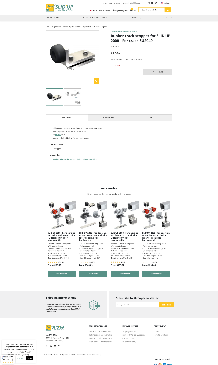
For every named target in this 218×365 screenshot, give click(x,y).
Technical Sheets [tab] (108, 117)
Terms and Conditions (84, 355)
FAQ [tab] (151, 117)
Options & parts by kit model (73, 27)
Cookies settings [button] (16, 358)
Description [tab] (67, 117)
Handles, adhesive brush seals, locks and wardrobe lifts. (74, 159)
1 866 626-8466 (134, 3)
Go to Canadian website (101, 10)
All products (56, 27)
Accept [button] (29, 358)
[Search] (168, 9)
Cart (134, 10)
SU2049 (58, 135)
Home (48, 27)
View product (62, 274)
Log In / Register (121, 11)
